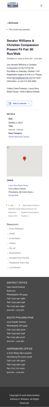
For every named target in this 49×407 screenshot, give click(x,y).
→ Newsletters (14, 253)
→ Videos (11, 243)
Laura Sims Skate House (18, 185)
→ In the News (13, 238)
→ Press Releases (15, 228)
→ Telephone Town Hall (18, 263)
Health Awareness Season (19, 136)
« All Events (12, 22)
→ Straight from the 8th (18, 258)
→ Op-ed (11, 248)
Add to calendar (20, 103)
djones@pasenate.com (22, 77)
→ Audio (11, 233)
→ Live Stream (14, 267)
